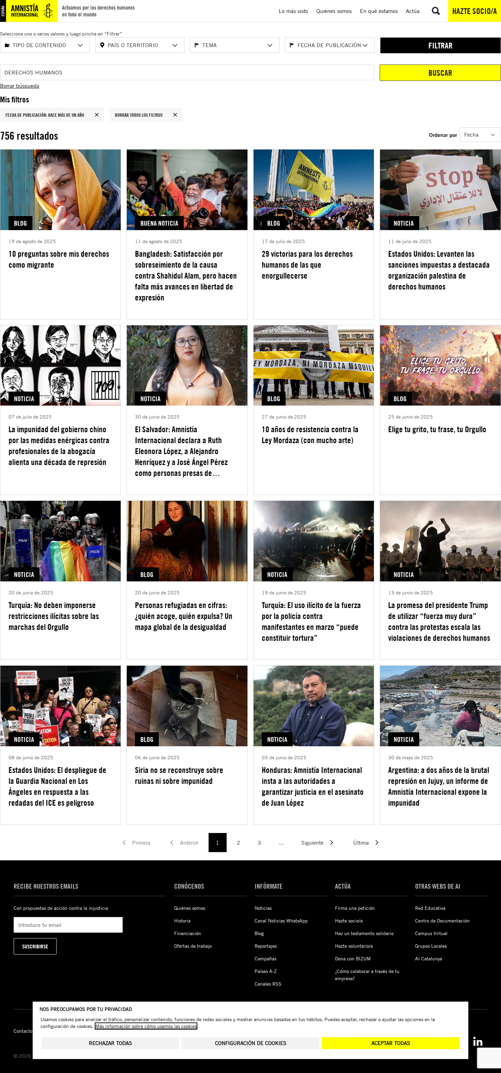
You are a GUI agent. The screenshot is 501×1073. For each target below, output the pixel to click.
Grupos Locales (431, 946)
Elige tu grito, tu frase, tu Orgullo (437, 429)
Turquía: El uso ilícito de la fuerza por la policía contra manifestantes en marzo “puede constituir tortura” (311, 621)
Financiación (187, 933)
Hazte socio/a (474, 11)
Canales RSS (268, 984)
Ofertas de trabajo (193, 946)
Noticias (263, 908)
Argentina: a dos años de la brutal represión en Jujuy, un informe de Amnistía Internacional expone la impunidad (438, 786)
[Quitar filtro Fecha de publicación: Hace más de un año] (97, 115)
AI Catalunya (428, 958)
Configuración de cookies (250, 1043)
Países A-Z (266, 971)
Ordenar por (443, 134)
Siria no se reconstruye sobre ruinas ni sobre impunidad (179, 775)
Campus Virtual (431, 933)
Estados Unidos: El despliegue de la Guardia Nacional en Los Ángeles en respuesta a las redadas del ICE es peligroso (57, 786)
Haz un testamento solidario (364, 933)
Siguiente (312, 842)
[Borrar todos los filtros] (175, 115)
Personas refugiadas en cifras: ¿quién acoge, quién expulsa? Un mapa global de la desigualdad (183, 616)
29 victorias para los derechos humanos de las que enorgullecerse (307, 265)
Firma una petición (355, 908)
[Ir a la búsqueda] (436, 11)
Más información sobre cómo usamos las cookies (146, 1026)
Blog (259, 933)
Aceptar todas (390, 1043)
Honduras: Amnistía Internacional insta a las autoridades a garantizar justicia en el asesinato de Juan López (313, 786)
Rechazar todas (110, 1043)
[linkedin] (477, 1041)
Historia (182, 920)
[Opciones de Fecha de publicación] (365, 45)
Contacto (23, 1031)
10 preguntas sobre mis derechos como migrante (59, 259)
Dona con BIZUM (353, 958)
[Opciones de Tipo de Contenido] (80, 45)
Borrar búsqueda (19, 85)
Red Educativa (430, 908)
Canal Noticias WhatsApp (281, 920)
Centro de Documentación (442, 920)
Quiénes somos (189, 908)
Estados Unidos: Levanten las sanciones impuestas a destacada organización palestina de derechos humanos (439, 270)
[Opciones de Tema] (270, 45)
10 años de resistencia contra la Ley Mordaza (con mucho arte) (310, 434)
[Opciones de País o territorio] (175, 45)
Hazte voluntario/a (354, 946)
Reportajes (266, 946)
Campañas (265, 958)
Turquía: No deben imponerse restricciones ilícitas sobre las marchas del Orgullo (54, 616)
